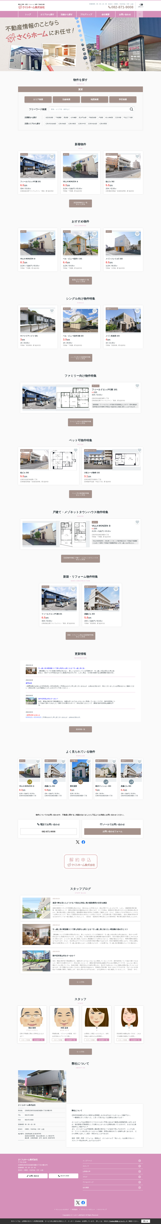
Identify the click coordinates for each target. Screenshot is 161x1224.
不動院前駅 (92, 117)
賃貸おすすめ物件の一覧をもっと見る (80, 280)
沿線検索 (66, 99)
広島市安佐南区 (51, 124)
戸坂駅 (101, 117)
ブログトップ (86, 14)
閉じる (145, 1221)
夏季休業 (29, 683)
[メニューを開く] (140, 14)
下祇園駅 (58, 117)
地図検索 (95, 99)
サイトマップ (102, 1209)
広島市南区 (62, 124)
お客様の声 (86, 1171)
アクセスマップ (88, 1182)
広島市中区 (82, 124)
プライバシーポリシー (88, 1209)
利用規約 (75, 1209)
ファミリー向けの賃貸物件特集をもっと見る (80, 422)
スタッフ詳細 (25, 1040)
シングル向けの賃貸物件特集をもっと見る (80, 357)
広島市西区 (103, 124)
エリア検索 (38, 99)
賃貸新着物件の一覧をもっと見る (80, 203)
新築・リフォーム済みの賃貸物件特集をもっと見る (80, 635)
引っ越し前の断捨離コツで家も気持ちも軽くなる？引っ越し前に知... (62, 668)
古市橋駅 (74, 117)
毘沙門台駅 (83, 117)
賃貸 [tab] (80, 89)
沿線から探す (67, 14)
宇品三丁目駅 (128, 117)
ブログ (85, 1177)
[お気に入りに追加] (52, 156)
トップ (28, 14)
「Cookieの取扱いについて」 (117, 1221)
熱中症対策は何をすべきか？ (48, 699)
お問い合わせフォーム (112, 831)
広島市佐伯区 (92, 124)
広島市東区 (72, 124)
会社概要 (106, 14)
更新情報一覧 (80, 729)
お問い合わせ (125, 14)
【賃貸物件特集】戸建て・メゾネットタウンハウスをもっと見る (80, 558)
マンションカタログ (62, 1209)
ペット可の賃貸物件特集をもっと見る (80, 494)
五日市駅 (118, 117)
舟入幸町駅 (109, 117)
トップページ (87, 1161)
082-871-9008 (48, 831)
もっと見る (80, 982)
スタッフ (86, 1166)
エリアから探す (47, 14)
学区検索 (123, 99)
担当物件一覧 (38, 1040)
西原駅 (66, 117)
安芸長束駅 (49, 117)
